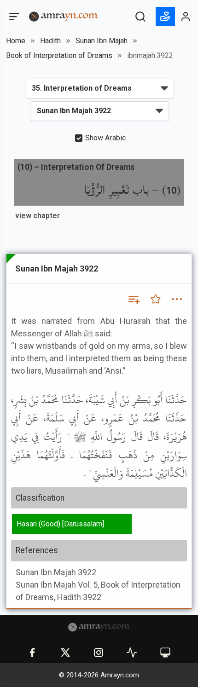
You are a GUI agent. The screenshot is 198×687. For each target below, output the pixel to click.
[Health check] (131, 652)
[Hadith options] (177, 299)
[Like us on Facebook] (32, 652)
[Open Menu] (13, 17)
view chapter (37, 215)
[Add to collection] (133, 299)
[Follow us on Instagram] (98, 652)
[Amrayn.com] (63, 16)
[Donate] (165, 16)
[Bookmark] (155, 299)
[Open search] (140, 16)
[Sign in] (186, 16)
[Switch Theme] (165, 652)
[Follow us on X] (65, 652)
